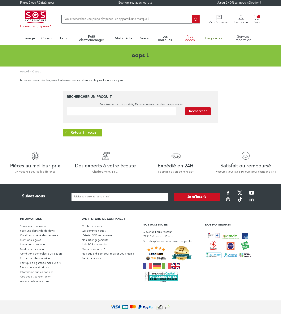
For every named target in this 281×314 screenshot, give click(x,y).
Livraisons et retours (32, 244)
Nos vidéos (190, 38)
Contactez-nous (92, 226)
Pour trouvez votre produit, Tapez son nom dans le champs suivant (141, 104)
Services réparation (243, 38)
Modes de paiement (32, 249)
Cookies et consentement (36, 276)
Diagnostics (214, 38)
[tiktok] (239, 202)
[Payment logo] (140, 307)
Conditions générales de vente (39, 235)
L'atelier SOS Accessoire (97, 235)
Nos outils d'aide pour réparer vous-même (108, 253)
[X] (239, 195)
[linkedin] (251, 202)
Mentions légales (30, 240)
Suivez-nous (33, 196)
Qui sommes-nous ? (94, 231)
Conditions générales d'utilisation (41, 253)
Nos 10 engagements (95, 240)
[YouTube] (251, 195)
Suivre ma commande (33, 226)
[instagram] (228, 202)
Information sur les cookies (36, 272)
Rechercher (198, 111)
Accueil (24, 71)
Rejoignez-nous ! (92, 258)
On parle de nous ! (93, 249)
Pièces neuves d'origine (34, 267)
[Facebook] (228, 195)
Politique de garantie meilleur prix (40, 263)
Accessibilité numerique (34, 281)
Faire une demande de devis (37, 231)
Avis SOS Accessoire (94, 244)
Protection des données (35, 258)
